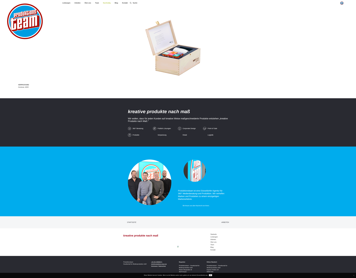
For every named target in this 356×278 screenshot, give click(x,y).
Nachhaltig (107, 3)
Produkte (136, 135)
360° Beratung (138, 128)
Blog (116, 3)
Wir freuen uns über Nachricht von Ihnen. (196, 205)
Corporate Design (189, 128)
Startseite (131, 222)
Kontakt (125, 3)
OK (210, 275)
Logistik (210, 135)
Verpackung (162, 135)
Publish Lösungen (164, 128)
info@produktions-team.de (159, 264)
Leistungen (66, 3)
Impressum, (154, 266)
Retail (185, 135)
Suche (135, 3)
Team (97, 3)
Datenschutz (162, 266)
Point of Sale (212, 128)
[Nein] (354, 275)
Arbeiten (77, 3)
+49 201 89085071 (156, 262)
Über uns (88, 3)
